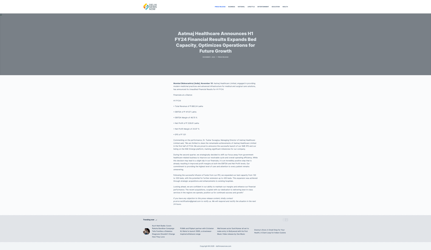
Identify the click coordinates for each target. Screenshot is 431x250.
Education (276, 7)
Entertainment (263, 7)
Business (231, 7)
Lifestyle (251, 7)
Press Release (220, 7)
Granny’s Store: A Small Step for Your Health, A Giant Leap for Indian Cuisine (270, 231)
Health (285, 7)
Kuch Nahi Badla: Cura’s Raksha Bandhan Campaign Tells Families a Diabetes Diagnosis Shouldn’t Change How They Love (163, 231)
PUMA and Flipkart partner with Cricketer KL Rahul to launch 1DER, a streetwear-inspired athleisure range (197, 231)
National (241, 7)
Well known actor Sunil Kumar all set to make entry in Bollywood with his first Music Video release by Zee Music (233, 231)
